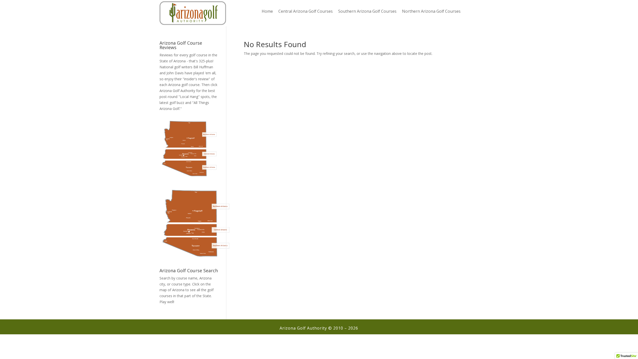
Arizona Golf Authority (177, 90)
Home (267, 11)
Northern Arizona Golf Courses (431, 11)
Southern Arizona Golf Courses (367, 11)
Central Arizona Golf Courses (305, 11)
